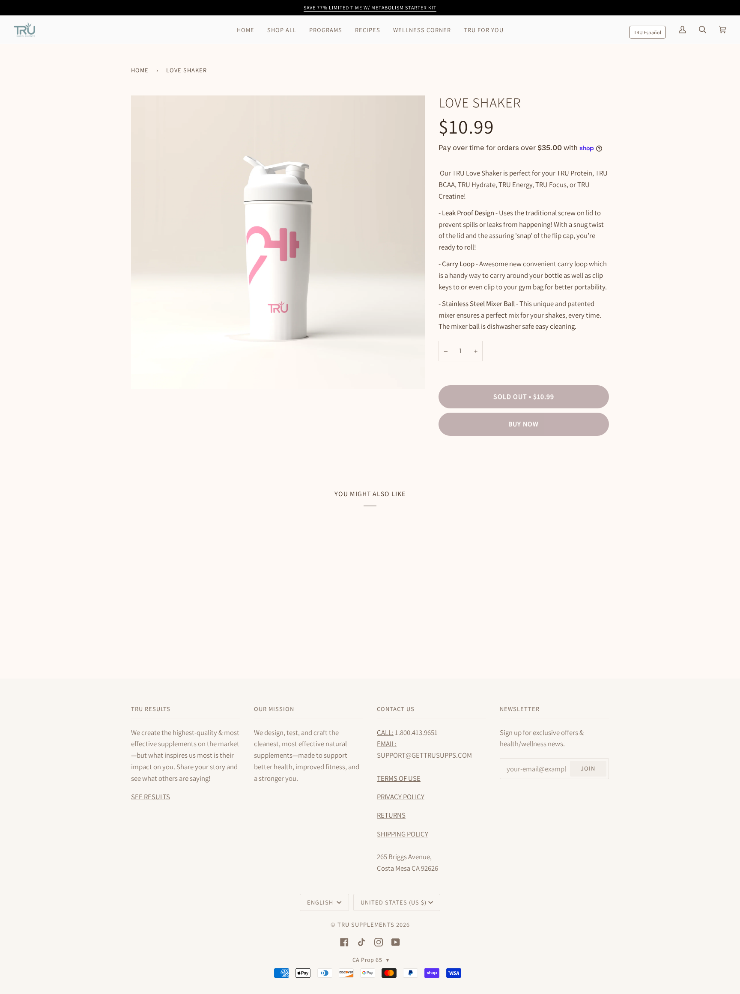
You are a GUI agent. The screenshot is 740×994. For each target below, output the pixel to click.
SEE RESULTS (150, 796)
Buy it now (523, 459)
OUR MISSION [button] (274, 709)
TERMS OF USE (399, 778)
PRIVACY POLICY (400, 796)
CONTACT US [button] (396, 709)
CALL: (385, 732)
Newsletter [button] (520, 709)
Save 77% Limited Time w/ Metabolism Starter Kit (370, 7)
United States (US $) (394, 902)
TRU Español (647, 32)
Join (588, 768)
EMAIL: (387, 743)
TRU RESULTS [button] (150, 709)
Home (140, 70)
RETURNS (391, 815)
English (321, 902)
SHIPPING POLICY (402, 834)
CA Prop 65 (371, 960)
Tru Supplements (365, 924)
